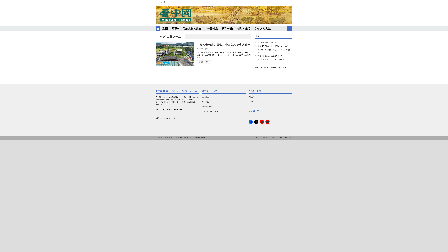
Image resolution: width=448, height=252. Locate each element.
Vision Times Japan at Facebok (271, 67)
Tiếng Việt (271, 137)
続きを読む (204, 62)
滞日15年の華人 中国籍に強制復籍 (271, 59)
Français (288, 137)
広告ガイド (253, 97)
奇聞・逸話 (243, 28)
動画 (165, 28)
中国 (159, 63)
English (262, 137)
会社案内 (205, 97)
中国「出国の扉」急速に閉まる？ (270, 56)
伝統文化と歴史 (192, 28)
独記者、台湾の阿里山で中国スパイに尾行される (274, 50)
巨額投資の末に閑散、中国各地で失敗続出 (223, 45)
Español (279, 137)
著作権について (208, 106)
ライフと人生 (262, 28)
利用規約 (205, 102)
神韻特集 (212, 28)
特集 (166, 63)
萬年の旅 (227, 28)
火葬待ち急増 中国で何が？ (268, 42)
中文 (255, 137)
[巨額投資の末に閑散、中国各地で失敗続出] (175, 54)
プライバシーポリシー (210, 111)
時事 (174, 28)
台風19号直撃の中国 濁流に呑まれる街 (273, 46)
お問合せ (252, 102)
